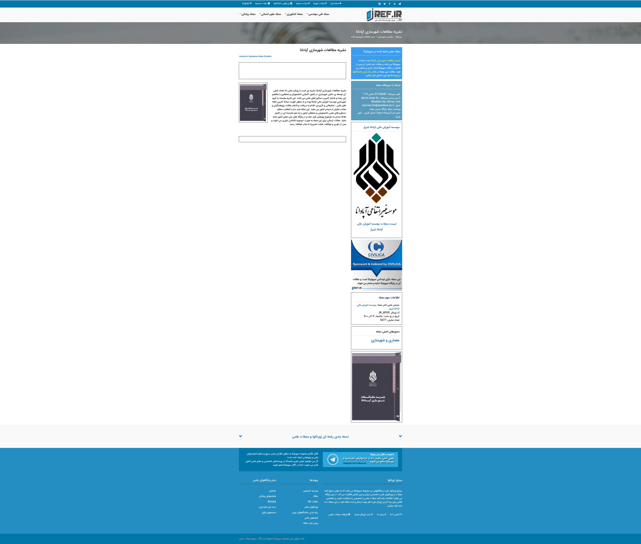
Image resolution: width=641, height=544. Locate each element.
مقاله (315, 496)
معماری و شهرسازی (385, 37)
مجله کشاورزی (295, 14)
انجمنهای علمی (311, 518)
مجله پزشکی (248, 14)
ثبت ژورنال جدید (362, 514)
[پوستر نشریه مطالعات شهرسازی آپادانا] (376, 387)
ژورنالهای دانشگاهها (282, 3)
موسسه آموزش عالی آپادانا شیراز (381, 127)
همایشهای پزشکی (267, 496)
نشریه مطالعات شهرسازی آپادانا (363, 37)
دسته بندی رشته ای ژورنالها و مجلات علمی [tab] (320, 437)
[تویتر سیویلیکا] (384, 4)
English (245, 3)
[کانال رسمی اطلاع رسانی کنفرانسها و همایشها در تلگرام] (360, 460)
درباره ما (381, 514)
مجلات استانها (302, 3)
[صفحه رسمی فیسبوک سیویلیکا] (389, 4)
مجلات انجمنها (261, 3)
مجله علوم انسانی (271, 14)
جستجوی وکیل (269, 513)
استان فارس (370, 113)
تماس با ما (395, 514)
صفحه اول (334, 3)
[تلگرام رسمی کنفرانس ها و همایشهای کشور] (399, 4)
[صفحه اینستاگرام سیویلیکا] (379, 4)
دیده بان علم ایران (267, 507)
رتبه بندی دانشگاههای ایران (305, 513)
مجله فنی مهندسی (318, 14)
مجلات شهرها (319, 3)
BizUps (272, 502)
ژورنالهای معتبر (311, 507)
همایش (272, 491)
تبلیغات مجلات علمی (338, 514)
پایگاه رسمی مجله (378, 109)
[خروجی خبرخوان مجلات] (394, 4)
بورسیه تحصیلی (310, 491)
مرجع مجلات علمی (247, 539)
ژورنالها (399, 37)
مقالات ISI (313, 502)
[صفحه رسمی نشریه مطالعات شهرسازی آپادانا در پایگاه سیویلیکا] (376, 265)
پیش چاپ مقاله (310, 523)
